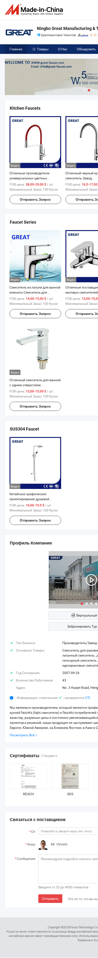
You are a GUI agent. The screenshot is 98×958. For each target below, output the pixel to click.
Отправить (50, 898)
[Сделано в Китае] (35, 9)
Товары (43, 49)
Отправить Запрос (35, 199)
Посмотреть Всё (22, 735)
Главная (16, 49)
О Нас (62, 49)
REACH (28, 794)
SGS (70, 794)
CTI (87, 697)
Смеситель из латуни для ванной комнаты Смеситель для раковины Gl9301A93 (35, 292)
